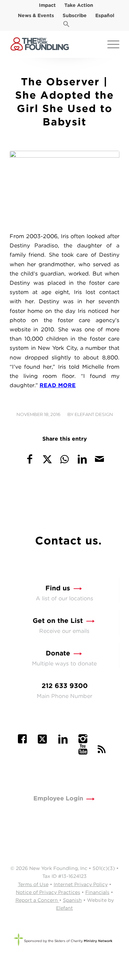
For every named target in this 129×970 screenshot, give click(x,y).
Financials (97, 892)
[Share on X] (47, 459)
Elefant (64, 908)
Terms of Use (33, 884)
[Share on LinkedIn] (82, 459)
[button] (66, 26)
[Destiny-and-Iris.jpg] (64, 187)
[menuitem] (47, 5)
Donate (58, 653)
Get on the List (58, 621)
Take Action (78, 5)
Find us (57, 588)
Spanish (72, 900)
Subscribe (75, 15)
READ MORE (58, 385)
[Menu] (109, 44)
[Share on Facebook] (30, 459)
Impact (47, 5)
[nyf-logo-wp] (53, 44)
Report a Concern (37, 900)
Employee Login (58, 798)
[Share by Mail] (99, 459)
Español (104, 15)
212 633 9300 (65, 686)
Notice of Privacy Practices (48, 892)
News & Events (36, 15)
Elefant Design (94, 414)
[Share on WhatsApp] (64, 459)
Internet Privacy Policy (81, 884)
